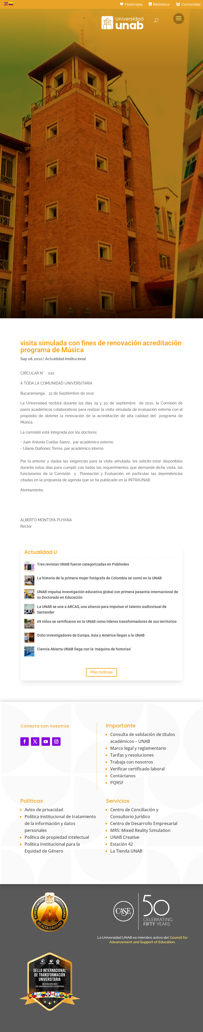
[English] (6, 3)
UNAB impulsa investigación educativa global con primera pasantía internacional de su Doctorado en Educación (107, 594)
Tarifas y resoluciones (132, 755)
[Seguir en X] (35, 741)
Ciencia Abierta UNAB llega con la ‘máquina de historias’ (84, 649)
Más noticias (101, 672)
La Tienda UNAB (126, 851)
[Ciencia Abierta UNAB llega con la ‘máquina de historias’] (29, 651)
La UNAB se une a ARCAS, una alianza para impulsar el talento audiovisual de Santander (102, 609)
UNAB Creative (124, 837)
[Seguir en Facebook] (24, 741)
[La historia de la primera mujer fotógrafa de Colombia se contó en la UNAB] (29, 580)
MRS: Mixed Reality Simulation (140, 830)
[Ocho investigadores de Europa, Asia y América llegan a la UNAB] (29, 638)
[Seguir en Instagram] (56, 741)
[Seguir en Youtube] (45, 741)
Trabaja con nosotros (131, 762)
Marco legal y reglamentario (138, 748)
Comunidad (191, 4)
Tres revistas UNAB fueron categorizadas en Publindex (83, 564)
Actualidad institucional (65, 359)
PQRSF (116, 783)
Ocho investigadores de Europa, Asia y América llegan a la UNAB (91, 635)
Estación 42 (121, 844)
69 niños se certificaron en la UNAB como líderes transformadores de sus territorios (107, 621)
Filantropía (133, 4)
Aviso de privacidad (44, 810)
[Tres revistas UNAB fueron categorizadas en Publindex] (29, 567)
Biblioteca (161, 4)
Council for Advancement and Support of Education (148, 940)
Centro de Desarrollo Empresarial (143, 823)
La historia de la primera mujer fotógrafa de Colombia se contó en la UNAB (99, 578)
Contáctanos (123, 776)
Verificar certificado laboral (137, 769)
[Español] (11, 3)
